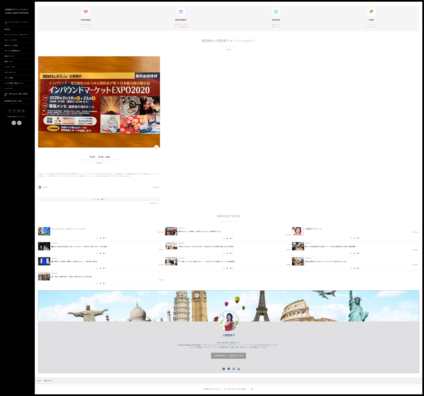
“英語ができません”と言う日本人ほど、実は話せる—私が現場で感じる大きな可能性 (206, 246)
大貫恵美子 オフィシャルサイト (17, 10)
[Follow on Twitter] (14, 111)
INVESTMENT (181, 20)
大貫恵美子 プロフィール (313, 229)
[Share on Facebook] (10, 111)
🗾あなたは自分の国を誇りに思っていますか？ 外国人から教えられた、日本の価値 (79, 246)
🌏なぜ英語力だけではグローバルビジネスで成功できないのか (326, 261)
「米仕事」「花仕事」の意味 (99, 157)
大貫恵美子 (228, 335)
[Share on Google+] (218, 369)
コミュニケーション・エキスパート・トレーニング (68, 229)
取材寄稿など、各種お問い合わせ (230, 356)
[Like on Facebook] (228, 369)
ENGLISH (276, 20)
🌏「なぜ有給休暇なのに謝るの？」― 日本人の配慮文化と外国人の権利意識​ (330, 246)
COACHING (86, 20)
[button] (23, 111)
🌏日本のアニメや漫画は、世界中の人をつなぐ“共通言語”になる (199, 231)
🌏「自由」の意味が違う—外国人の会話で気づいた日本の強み (71, 276)
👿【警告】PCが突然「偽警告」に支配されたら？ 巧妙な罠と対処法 (74, 261)
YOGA (371, 20)
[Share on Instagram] (234, 369)
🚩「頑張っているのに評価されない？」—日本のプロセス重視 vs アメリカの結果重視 (206, 261)
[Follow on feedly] (18, 111)
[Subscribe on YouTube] (238, 369)
